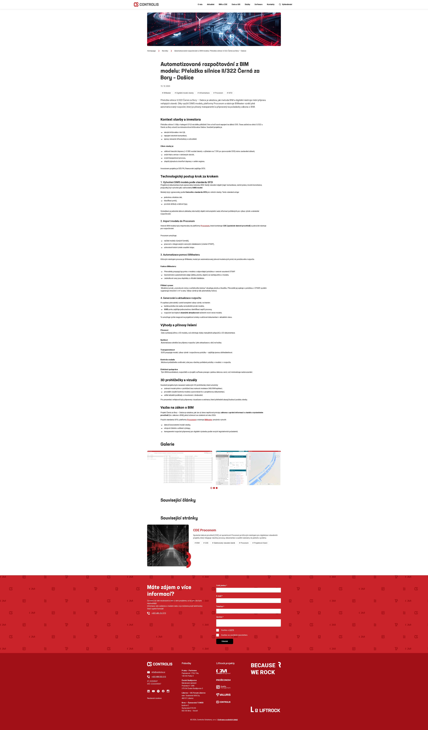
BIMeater (208, 420)
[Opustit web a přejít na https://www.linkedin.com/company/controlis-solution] (148, 691)
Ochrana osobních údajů (228, 720)
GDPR (231, 630)
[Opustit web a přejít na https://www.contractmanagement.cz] (223, 671)
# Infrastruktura (204, 93)
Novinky (165, 51)
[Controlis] (146, 4)
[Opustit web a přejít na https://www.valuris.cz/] (223, 694)
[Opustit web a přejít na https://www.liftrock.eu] (267, 710)
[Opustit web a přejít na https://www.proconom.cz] (223, 680)
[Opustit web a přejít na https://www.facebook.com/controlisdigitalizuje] (163, 691)
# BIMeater (166, 93)
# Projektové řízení (259, 543)
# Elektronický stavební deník (223, 543)
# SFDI (229, 93)
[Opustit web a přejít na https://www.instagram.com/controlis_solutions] (168, 691)
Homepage (151, 51)
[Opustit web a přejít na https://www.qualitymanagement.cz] (223, 687)
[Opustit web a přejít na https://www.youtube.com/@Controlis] (153, 691)
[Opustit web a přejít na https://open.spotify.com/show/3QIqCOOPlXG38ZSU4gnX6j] (158, 691)
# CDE (205, 543)
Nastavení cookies (154, 698)
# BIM (197, 543)
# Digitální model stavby (184, 93)
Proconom (205, 226)
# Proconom (218, 93)
